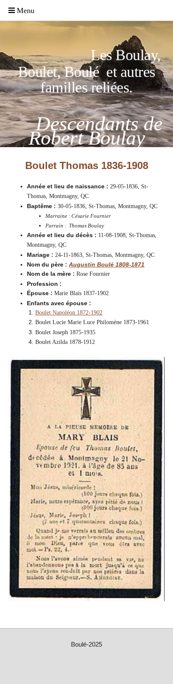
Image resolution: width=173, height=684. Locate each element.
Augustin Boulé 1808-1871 (106, 264)
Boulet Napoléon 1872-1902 (68, 312)
